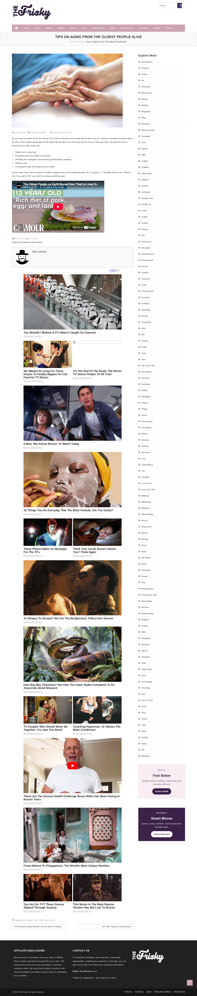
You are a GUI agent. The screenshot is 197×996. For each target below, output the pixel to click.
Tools (143, 706)
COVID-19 (146, 204)
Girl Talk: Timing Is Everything (115, 926)
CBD (143, 155)
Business (145, 124)
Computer (146, 192)
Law (143, 458)
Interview (145, 452)
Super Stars (146, 669)
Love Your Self (148, 489)
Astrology (145, 86)
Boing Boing (20, 238)
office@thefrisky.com (88, 971)
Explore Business (162, 834)
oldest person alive (47, 920)
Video (144, 743)
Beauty (144, 99)
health (36, 920)
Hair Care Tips (148, 365)
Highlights (145, 396)
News (37, 28)
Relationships (98, 28)
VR (142, 750)
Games (144, 316)
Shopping (145, 638)
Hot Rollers (146, 427)
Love (84, 28)
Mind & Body (147, 514)
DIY (143, 235)
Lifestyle (145, 477)
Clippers (145, 179)
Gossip (144, 341)
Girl (143, 334)
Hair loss (145, 378)
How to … (145, 434)
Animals (145, 68)
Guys (143, 353)
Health (49, 28)
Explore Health (161, 791)
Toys (143, 712)
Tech (143, 675)
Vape (143, 731)
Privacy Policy (179, 992)
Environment (147, 260)
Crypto (144, 217)
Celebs (61, 28)
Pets (143, 582)
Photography (147, 589)
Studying (145, 657)
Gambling (145, 310)
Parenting (143, 28)
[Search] (179, 5)
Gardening (146, 322)
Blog (143, 117)
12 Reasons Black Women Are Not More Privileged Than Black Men (41, 926)
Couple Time (147, 198)
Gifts (143, 328)
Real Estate (146, 601)
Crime (144, 210)
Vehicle (144, 737)
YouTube (32, 238)
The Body (145, 688)
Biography (146, 111)
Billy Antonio (19, 132)
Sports (144, 650)
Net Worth (146, 558)
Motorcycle (146, 527)
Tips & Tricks (147, 700)
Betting (144, 105)
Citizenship (146, 173)
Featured (145, 279)
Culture (144, 223)
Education (146, 248)
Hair (143, 359)
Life (143, 471)
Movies (73, 28)
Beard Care (146, 93)
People (144, 576)
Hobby (144, 409)
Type (143, 725)
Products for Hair (149, 595)
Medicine (145, 508)
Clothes (144, 186)
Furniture (145, 297)
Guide (144, 347)
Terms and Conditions (162, 992)
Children (145, 167)
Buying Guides (148, 130)
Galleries (145, 303)
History (144, 403)
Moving (144, 539)
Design (144, 229)
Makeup (145, 496)
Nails (143, 551)
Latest (148, 992)
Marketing (146, 502)
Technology (146, 681)
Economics (146, 241)
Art (142, 80)
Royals (157, 28)
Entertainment (127, 28)
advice (24, 920)
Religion (145, 620)
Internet (145, 446)
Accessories (146, 62)
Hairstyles (145, 384)
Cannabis (145, 136)
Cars (143, 142)
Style (112, 28)
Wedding (145, 756)
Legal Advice (147, 465)
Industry (145, 440)
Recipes (145, 607)
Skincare (145, 644)
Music (144, 545)
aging (30, 920)
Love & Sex (146, 483)
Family (144, 266)
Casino (144, 148)
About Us (128, 992)
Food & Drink (147, 291)
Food (143, 285)
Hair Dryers (146, 372)
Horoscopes (146, 421)
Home (26, 28)
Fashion (145, 272)
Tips (143, 694)
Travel (168, 28)
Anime (144, 74)
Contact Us (139, 992)
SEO (143, 632)
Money (144, 520)
